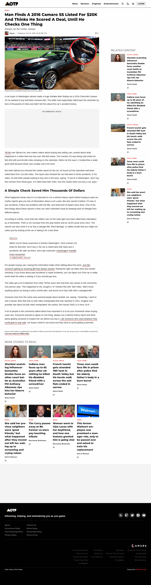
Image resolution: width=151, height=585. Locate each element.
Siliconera (98, 553)
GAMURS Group (140, 569)
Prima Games (82, 553)
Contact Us (31, 525)
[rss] (120, 515)
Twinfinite (98, 550)
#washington (62, 251)
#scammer (20, 254)
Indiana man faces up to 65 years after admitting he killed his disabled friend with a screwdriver (39, 374)
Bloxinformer (140, 560)
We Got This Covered (115, 553)
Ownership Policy (34, 532)
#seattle (72, 251)
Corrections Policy (12, 528)
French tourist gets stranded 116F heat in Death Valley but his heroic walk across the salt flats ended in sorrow (136, 136)
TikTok (8, 152)
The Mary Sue (140, 557)
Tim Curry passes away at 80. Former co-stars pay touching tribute (39, 430)
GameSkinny (97, 557)
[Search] (122, 3)
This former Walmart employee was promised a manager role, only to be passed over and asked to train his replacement (87, 436)
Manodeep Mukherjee (37, 440)
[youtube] (143, 515)
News (75, 4)
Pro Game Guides (80, 550)
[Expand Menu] (133, 3)
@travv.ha (13, 238)
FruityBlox (119, 560)
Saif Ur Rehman (11, 457)
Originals (96, 4)
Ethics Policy (32, 528)
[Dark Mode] (128, 3)
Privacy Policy (11, 535)
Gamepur (120, 550)
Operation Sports (116, 557)
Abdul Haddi (10, 398)
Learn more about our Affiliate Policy (17, 333)
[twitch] (126, 515)
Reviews (85, 4)
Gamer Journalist (80, 557)
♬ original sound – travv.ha (19, 257)
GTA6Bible (83, 563)
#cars (12, 254)
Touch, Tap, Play (81, 560)
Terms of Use (32, 535)
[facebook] (138, 515)
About (7, 525)
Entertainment (111, 4)
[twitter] (132, 515)
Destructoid (141, 553)
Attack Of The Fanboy (137, 550)
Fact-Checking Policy (14, 532)
